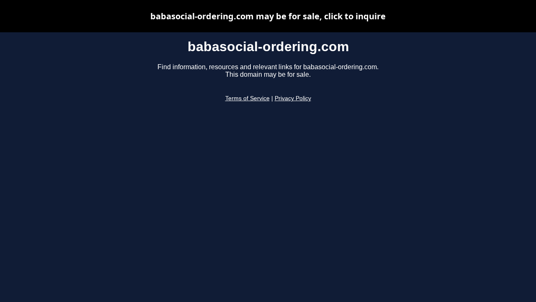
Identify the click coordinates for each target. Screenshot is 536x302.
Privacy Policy (293, 98)
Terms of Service (247, 98)
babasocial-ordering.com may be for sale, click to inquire (268, 16)
